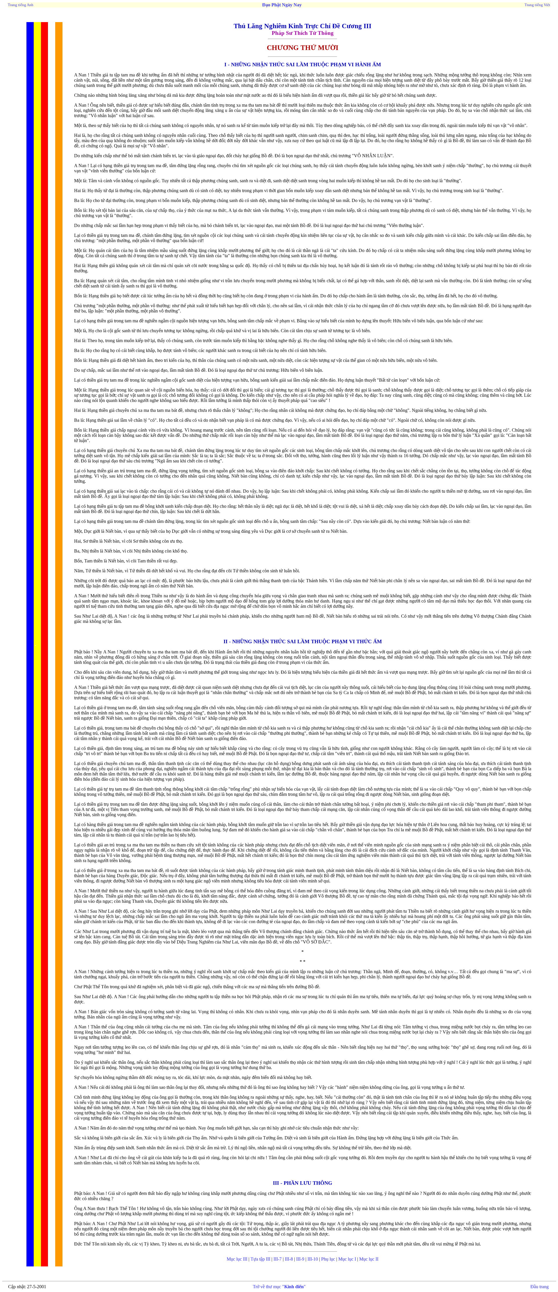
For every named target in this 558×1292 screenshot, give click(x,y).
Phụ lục (328, 1259)
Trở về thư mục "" (279, 1286)
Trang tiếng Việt (537, 5)
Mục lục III (237, 1259)
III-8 (289, 1259)
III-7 (277, 1259)
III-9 (300, 1259)
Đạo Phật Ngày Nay (282, 4)
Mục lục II (368, 1259)
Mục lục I (347, 1259)
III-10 (312, 1259)
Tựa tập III (260, 1259)
